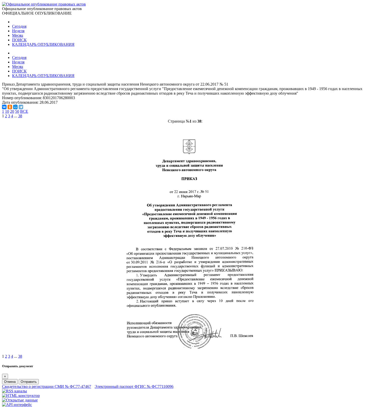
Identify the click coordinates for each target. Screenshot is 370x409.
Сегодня (19, 26)
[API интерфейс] (17, 404)
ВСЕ (24, 111)
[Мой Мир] (15, 107)
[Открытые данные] (20, 400)
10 (7, 111)
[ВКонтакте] (4, 107)
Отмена (10, 382)
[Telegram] (21, 107)
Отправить (29, 382)
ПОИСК (19, 40)
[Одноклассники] (10, 107)
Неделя (18, 31)
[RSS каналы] (14, 391)
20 (12, 111)
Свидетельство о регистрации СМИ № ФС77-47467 (46, 386)
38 (20, 116)
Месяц (17, 35)
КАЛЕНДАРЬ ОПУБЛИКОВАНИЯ (43, 44)
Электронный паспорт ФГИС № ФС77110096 (134, 386)
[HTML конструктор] (21, 395)
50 (17, 111)
